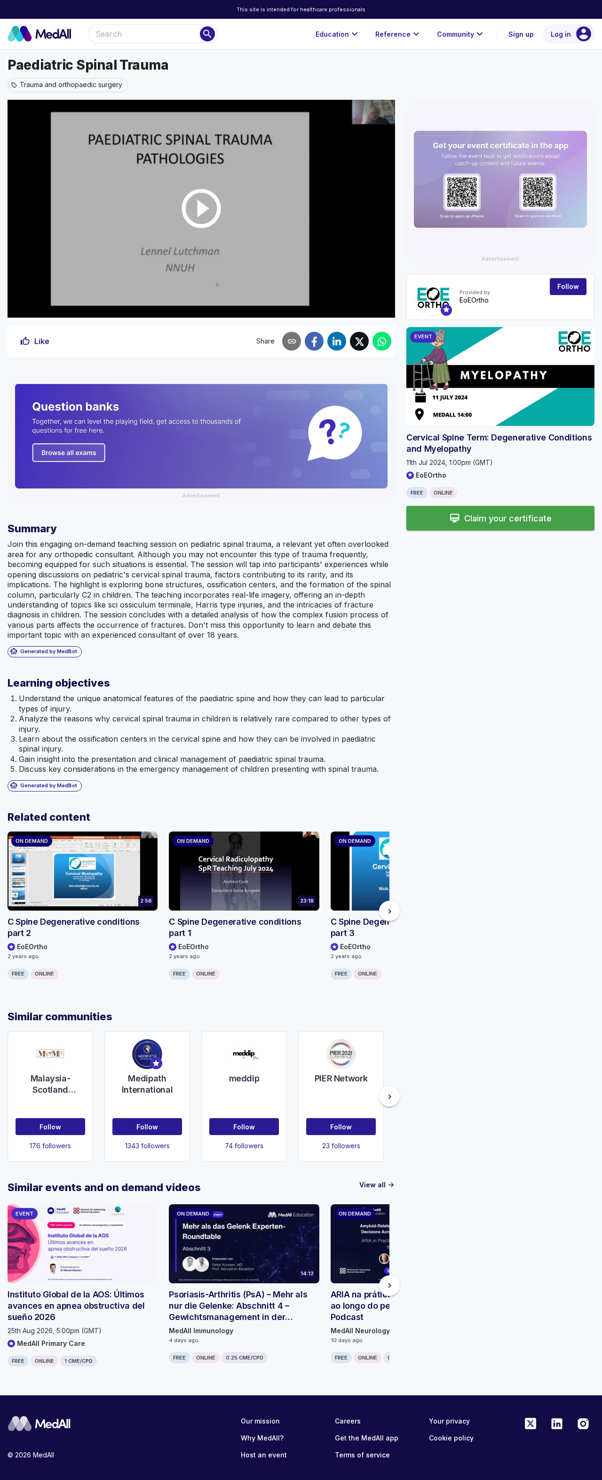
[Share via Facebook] (314, 341)
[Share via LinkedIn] (336, 341)
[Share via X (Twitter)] (359, 341)
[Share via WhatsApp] (381, 341)
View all (377, 1185)
